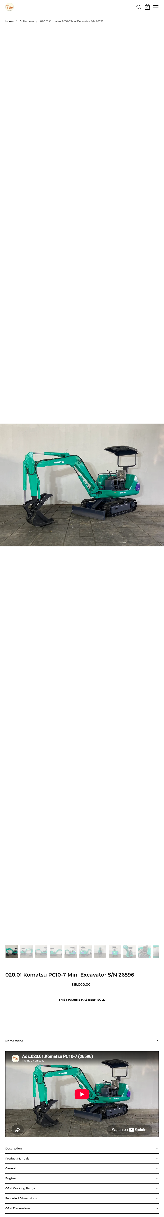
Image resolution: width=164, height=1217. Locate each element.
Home (9, 21)
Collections (27, 21)
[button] (82, 1041)
